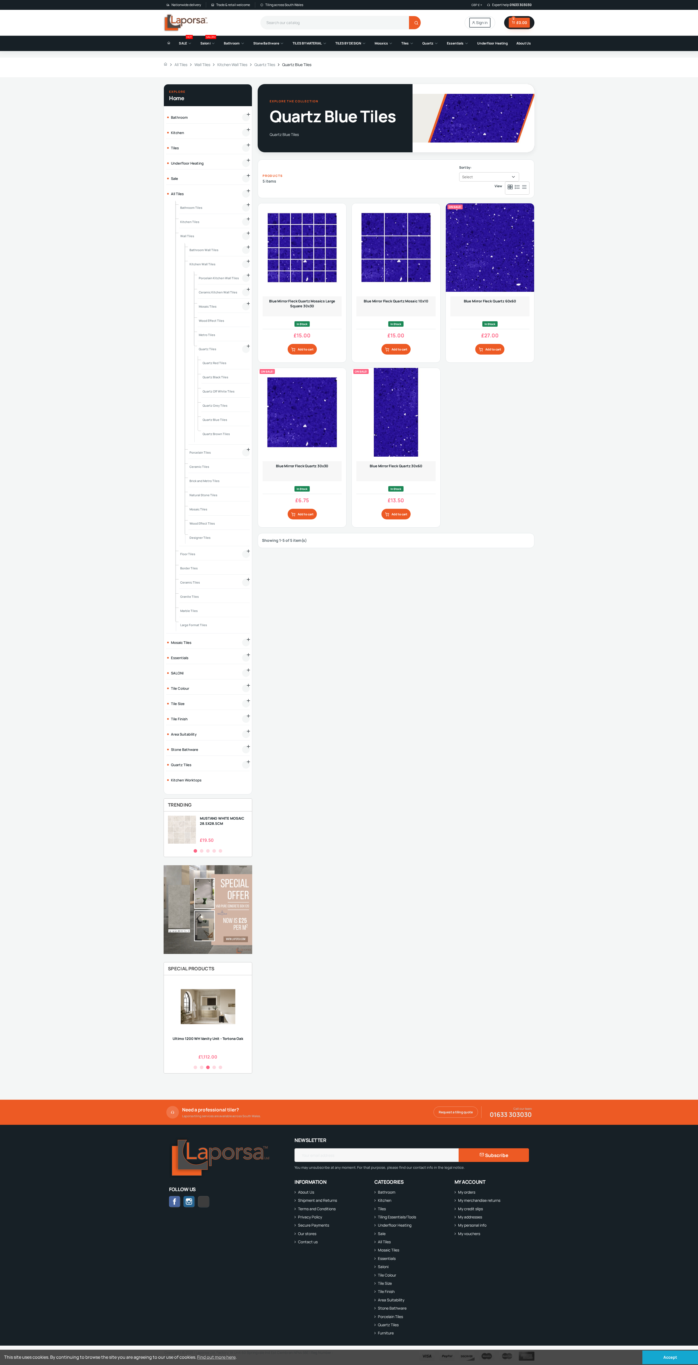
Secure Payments (313, 1225)
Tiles (382, 1208)
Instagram (189, 1202)
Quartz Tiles (388, 1324)
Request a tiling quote (456, 1112)
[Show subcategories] (246, 117)
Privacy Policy (310, 1217)
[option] (208, 829)
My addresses (470, 1217)
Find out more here (216, 1357)
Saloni (383, 1266)
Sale (382, 1233)
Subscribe (496, 1155)
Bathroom (386, 1192)
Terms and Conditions (317, 1208)
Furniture (386, 1333)
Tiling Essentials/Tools (397, 1217)
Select (467, 176)
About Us (306, 1192)
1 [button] (195, 851)
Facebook (174, 1202)
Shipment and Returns (317, 1200)
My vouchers (469, 1233)
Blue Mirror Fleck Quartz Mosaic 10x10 (396, 301)
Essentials (387, 1258)
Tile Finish (386, 1291)
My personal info (472, 1225)
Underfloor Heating (394, 1225)
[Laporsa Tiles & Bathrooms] (186, 23)
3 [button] (208, 851)
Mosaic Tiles (388, 1250)
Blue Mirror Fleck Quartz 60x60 (490, 301)
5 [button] (220, 851)
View (498, 186)
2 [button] (201, 851)
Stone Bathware (392, 1308)
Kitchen (384, 1200)
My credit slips (470, 1208)
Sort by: (465, 167)
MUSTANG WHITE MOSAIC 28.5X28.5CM (222, 821)
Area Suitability (391, 1299)
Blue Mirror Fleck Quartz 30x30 (302, 465)
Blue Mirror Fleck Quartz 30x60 (396, 465)
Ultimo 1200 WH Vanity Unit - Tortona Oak (208, 1038)
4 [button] (214, 851)
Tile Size (385, 1283)
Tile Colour (387, 1275)
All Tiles (384, 1241)
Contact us (308, 1241)
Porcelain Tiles (390, 1316)
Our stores (307, 1233)
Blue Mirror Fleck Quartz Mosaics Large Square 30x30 (302, 303)
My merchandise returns (479, 1200)
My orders (466, 1192)
